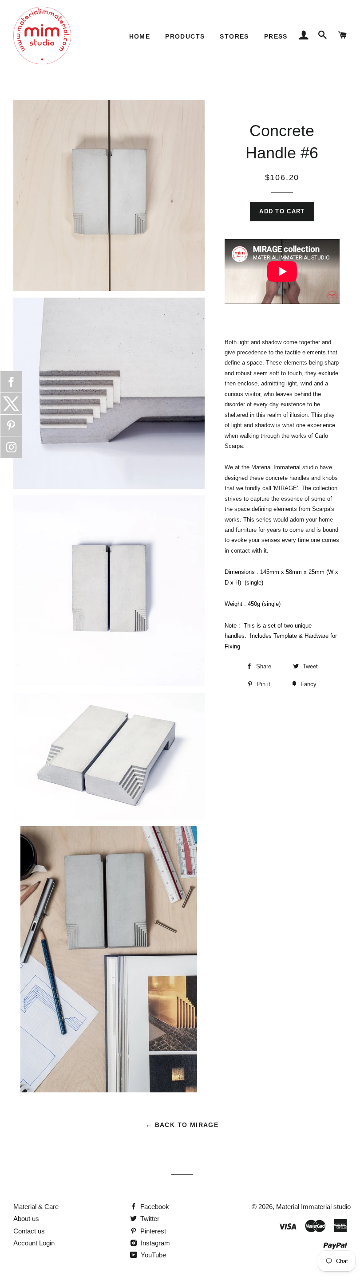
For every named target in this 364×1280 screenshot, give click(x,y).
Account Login (34, 1243)
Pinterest (152, 1231)
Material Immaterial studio (313, 1206)
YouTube (152, 1255)
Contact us (29, 1231)
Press (276, 36)
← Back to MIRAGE (182, 1124)
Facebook (153, 1206)
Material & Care (36, 1206)
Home (139, 36)
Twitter (148, 1218)
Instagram (154, 1243)
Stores (234, 36)
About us (26, 1218)
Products (185, 36)
